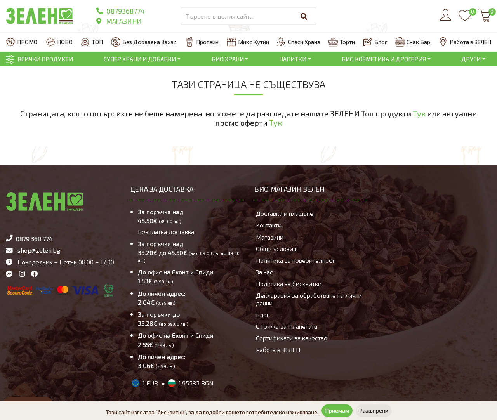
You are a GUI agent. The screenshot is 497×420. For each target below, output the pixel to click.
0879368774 (125, 11)
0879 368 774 (34, 238)
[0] (465, 19)
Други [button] (471, 59)
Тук (419, 113)
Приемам (337, 410)
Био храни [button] (228, 59)
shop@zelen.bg (38, 250)
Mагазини (123, 21)
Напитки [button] (292, 59)
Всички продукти (45, 59)
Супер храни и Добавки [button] (140, 59)
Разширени (373, 410)
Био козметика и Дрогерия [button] (384, 59)
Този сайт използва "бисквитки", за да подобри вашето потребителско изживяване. (212, 412)
